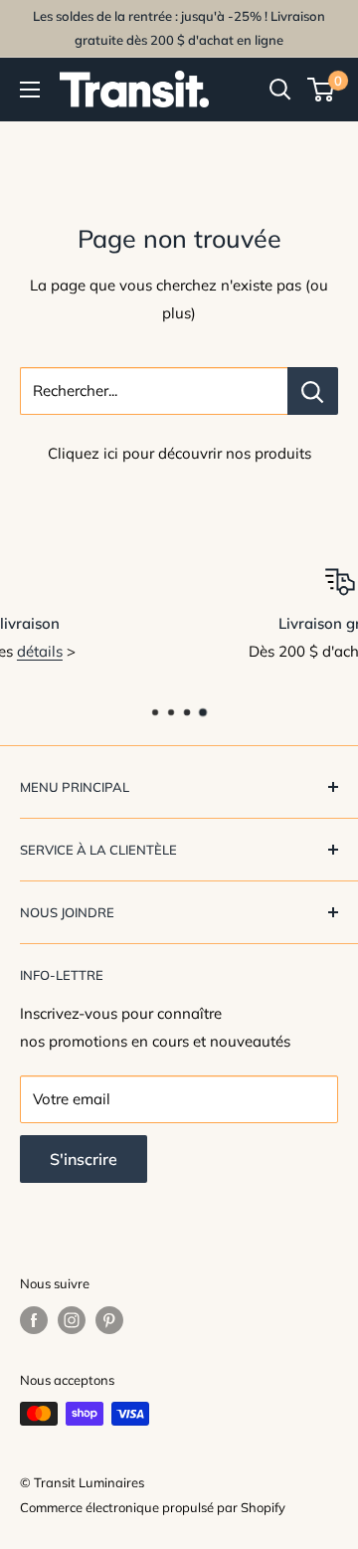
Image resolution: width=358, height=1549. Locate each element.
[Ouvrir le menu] (30, 89)
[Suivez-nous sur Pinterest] (109, 1320)
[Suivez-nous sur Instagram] (72, 1320)
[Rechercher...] (312, 391)
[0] (321, 89)
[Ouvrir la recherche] (280, 89)
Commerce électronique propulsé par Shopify (152, 1507)
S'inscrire (83, 1159)
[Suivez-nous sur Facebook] (34, 1320)
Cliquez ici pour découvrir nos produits (179, 453)
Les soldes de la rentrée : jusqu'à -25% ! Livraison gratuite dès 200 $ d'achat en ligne (179, 28)
